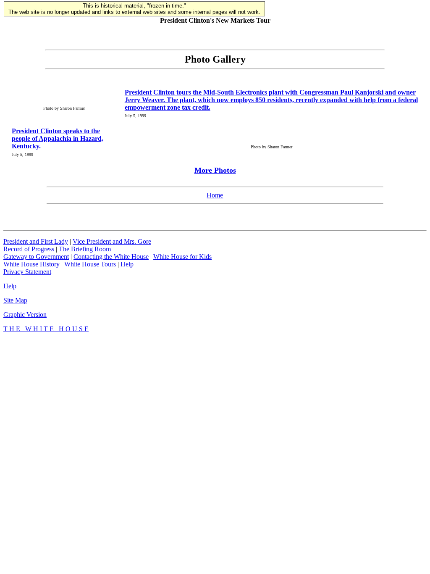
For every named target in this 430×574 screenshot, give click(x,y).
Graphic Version (25, 314)
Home (215, 195)
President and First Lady (35, 241)
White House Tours (90, 264)
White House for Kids (182, 256)
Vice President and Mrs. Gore (112, 241)
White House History (31, 264)
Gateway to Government (36, 256)
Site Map (15, 300)
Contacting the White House (111, 256)
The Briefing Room (85, 249)
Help (127, 264)
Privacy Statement (27, 271)
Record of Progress (28, 249)
